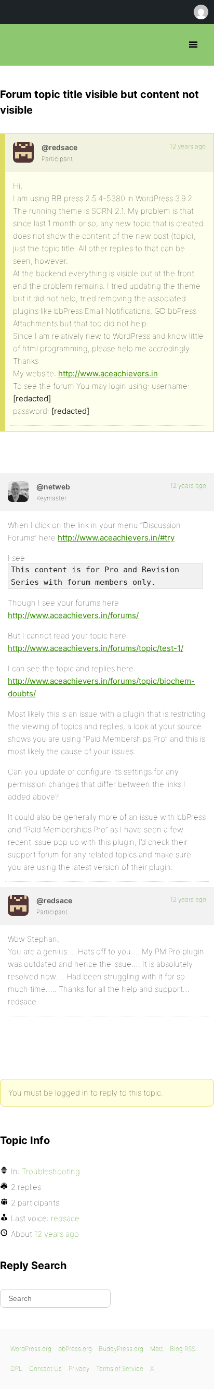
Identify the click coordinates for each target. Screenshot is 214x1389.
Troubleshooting (51, 1171)
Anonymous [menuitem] (200, 12)
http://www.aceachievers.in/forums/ (73, 615)
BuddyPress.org (121, 1349)
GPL (16, 1368)
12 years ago (188, 146)
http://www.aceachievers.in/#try (116, 538)
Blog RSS (182, 1349)
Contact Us (45, 1368)
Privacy (79, 1368)
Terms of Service (119, 1368)
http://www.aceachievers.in (108, 373)
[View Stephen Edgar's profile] (18, 491)
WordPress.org (30, 1349)
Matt (156, 1349)
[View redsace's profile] (23, 152)
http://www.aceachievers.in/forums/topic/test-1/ (95, 648)
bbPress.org (17, 45)
